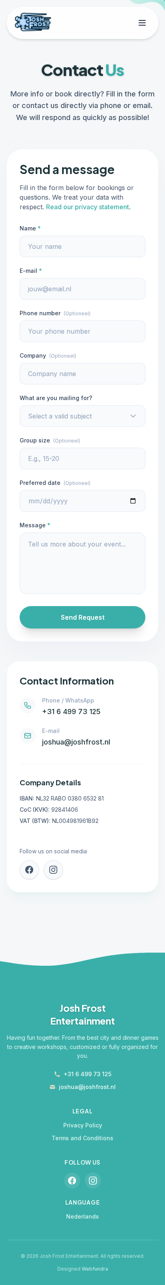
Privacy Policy (82, 1125)
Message (35, 525)
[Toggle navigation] (142, 23)
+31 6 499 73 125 (71, 711)
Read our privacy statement (87, 207)
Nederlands (82, 1216)
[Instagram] (53, 869)
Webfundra (95, 1269)
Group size (50, 440)
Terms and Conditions (82, 1138)
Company (48, 355)
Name (30, 228)
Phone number (55, 313)
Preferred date (55, 482)
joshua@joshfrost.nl (76, 742)
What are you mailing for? (56, 397)
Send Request (83, 617)
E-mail (31, 270)
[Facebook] (29, 869)
